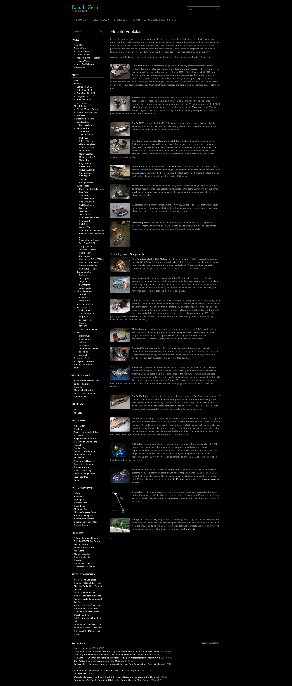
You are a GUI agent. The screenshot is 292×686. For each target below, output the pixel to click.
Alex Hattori (79, 426)
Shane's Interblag (82, 470)
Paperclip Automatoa (84, 464)
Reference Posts (82, 358)
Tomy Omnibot (86, 246)
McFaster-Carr (81, 509)
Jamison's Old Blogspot (85, 451)
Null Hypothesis (86, 205)
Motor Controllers (85, 304)
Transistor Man (81, 477)
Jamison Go (80, 448)
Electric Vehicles (84, 61)
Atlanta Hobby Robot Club (86, 380)
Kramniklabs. (190, 529)
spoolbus (83, 352)
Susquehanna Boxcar (89, 240)
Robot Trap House (83, 364)
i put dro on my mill (83, 648)
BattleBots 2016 (84, 87)
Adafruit (78, 493)
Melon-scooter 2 (87, 157)
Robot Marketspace (83, 515)
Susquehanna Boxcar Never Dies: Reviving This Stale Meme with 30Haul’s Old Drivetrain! (117, 651)
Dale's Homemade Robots (86, 432)
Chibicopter (84, 310)
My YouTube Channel (84, 393)
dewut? (82, 294)
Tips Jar (135, 20)
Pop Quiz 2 (84, 221)
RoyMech (78, 560)
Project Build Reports (84, 119)
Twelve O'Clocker (87, 249)
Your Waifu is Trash (88, 269)
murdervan (84, 345)
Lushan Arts (79, 457)
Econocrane (85, 339)
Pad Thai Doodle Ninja (90, 217)
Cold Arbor (84, 192)
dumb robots (83, 186)
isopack (77, 445)
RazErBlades (85, 173)
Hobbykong (79, 506)
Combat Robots (84, 51)
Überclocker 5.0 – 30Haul (91, 259)
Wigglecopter (85, 288)
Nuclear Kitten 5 (86, 201)
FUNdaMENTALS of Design (87, 541)
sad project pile (84, 307)
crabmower (84, 336)
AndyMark (79, 496)
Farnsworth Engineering (85, 442)
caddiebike (84, 131)
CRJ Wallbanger (87, 198)
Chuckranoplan (86, 313)
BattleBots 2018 (84, 90)
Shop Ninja (82, 115)
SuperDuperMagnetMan (85, 522)
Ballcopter (84, 275)
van (78, 332)
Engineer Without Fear (85, 438)
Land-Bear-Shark (87, 147)
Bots (76, 80)
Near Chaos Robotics (84, 461)
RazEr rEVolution (87, 170)
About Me (80, 20)
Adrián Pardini (81, 618)
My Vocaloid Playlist (83, 390)
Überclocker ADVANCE (90, 262)
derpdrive (83, 316)
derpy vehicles (83, 128)
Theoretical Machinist (84, 566)
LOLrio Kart (84, 150)
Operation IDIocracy (88, 348)
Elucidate (78, 435)
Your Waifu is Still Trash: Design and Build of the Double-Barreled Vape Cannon (112, 680)
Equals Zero (84, 7)
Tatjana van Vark (82, 563)
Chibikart (83, 138)
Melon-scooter (86, 154)
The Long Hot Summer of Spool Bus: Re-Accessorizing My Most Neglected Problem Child (117, 658)
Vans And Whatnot (85, 64)
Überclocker (85, 253)
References (120, 20)
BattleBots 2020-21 (86, 93)
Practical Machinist (83, 557)
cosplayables (83, 122)
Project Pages (100, 21)
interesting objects (85, 291)
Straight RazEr (86, 182)
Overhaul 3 (84, 214)
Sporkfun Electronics (84, 518)
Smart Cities (159, 434)
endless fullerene (82, 384)
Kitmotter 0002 (176, 166)
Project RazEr (85, 163)
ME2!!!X (83, 326)
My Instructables (82, 554)
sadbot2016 (84, 227)
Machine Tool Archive (84, 547)
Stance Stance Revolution (91, 230)
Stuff (76, 367)
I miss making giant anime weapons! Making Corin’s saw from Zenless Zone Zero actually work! (120, 664)
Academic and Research (88, 58)
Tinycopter (84, 278)
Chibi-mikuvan (86, 134)
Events (77, 83)
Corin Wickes (85, 125)
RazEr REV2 (85, 166)
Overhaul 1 (84, 208)
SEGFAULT (84, 176)
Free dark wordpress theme (209, 643)
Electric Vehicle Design (87, 109)
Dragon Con (82, 96)
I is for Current (81, 544)
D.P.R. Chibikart (86, 141)
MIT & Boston (80, 106)
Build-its (78, 429)
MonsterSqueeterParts (85, 512)
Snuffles (83, 179)
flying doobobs (84, 272)
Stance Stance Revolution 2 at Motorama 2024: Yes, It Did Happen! (106, 670)
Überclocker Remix (88, 265)
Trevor (77, 480)
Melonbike (84, 160)
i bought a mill (80, 673)
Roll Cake (83, 224)
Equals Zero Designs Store (159, 20)
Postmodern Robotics (87, 112)
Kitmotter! (83, 297)
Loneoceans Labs (82, 454)
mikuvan (83, 342)
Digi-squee (79, 499)
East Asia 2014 (84, 99)
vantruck (83, 355)
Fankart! (83, 323)
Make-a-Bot (84, 300)
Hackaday (79, 387)
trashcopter (84, 284)
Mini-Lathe (79, 550)
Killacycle (180, 479)
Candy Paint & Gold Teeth (91, 189)
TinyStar (83, 281)
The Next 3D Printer (88, 329)
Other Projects (83, 54)
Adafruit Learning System (86, 538)
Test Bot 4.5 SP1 (87, 243)
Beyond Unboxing (85, 361)
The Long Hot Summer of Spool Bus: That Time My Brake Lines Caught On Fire (112, 654)
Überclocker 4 (85, 256)
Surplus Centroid (82, 525)
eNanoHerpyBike (87, 144)
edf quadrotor (85, 320)
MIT (76, 409)
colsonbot (83, 195)
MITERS (78, 413)
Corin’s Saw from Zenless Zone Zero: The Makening (99, 661)
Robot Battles (80, 396)
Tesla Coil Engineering (85, 473)
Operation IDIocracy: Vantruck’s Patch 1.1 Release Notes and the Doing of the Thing (114, 677)
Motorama (82, 103)
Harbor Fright (80, 502)
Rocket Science (81, 467)
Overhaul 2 (84, 211)
